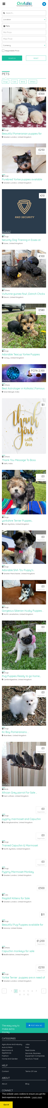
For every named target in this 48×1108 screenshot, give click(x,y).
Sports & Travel (31, 1059)
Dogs (5, 82)
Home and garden (10, 1059)
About (4, 1084)
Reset (36, 58)
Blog (27, 1084)
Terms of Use (31, 1071)
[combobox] (24, 19)
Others (33, 82)
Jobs (27, 1044)
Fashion (5, 1056)
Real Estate (30, 1050)
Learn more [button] (37, 1097)
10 (28, 994)
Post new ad (36, 1025)
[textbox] (24, 19)
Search (12, 58)
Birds (23, 82)
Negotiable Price (12, 50)
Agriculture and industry (12, 1044)
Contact (5, 1071)
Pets (7, 26)
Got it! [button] (6, 1105)
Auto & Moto (7, 1047)
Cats (14, 82)
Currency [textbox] (7, 45)
